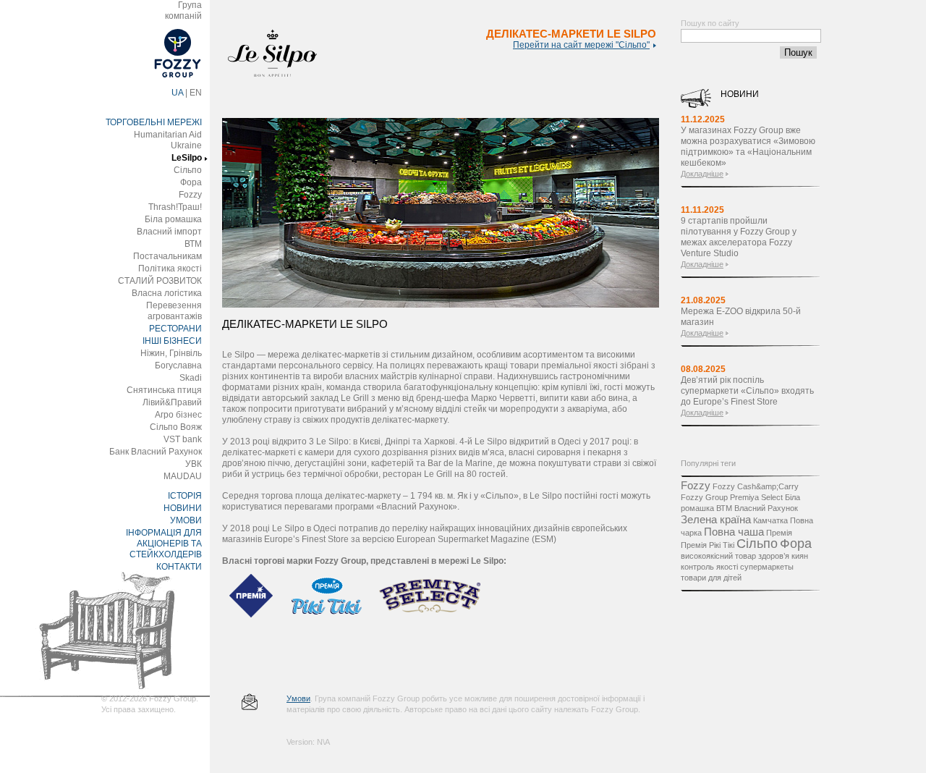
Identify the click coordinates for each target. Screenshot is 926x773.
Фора (191, 182)
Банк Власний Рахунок (155, 452)
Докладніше (702, 173)
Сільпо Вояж (176, 427)
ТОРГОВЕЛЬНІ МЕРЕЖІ (154, 122)
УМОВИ (186, 520)
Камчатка (770, 520)
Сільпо (188, 170)
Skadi (190, 378)
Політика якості (170, 268)
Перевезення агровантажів (174, 310)
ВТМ (193, 244)
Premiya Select (756, 497)
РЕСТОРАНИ (175, 329)
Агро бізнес (178, 415)
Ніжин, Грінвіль (171, 353)
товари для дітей (711, 577)
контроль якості (709, 566)
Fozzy (190, 195)
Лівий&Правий (172, 402)
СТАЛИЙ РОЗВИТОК (160, 281)
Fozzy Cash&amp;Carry (756, 486)
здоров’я (773, 556)
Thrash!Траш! (175, 207)
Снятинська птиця (164, 390)
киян (799, 556)
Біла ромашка (173, 219)
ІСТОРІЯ (185, 496)
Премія (779, 532)
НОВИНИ (182, 508)
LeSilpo (186, 158)
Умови (298, 698)
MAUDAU (182, 476)
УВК (193, 464)
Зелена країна (716, 519)
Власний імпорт (169, 232)
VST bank (182, 439)
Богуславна (178, 365)
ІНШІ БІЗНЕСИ (172, 341)
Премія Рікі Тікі (707, 545)
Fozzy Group (704, 497)
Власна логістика (167, 293)
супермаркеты (767, 566)
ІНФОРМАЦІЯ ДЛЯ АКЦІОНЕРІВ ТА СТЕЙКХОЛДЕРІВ (164, 543)
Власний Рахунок (766, 508)
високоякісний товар (718, 556)
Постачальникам (167, 256)
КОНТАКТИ (179, 567)
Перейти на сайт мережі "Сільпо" (581, 45)
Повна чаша (734, 531)
